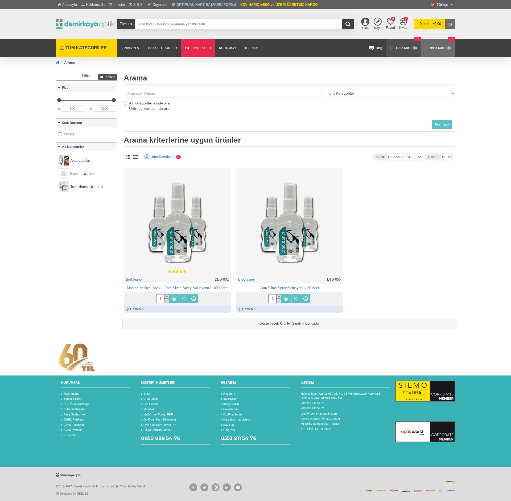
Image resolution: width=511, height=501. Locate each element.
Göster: (433, 157)
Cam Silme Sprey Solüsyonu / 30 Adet (289, 288)
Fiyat (65, 88)
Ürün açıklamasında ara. (150, 108)
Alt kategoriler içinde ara (149, 103)
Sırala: (380, 157)
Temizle (109, 77)
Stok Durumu (72, 123)
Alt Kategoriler (73, 147)
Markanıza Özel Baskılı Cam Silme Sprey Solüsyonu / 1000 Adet (177, 288)
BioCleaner (134, 279)
